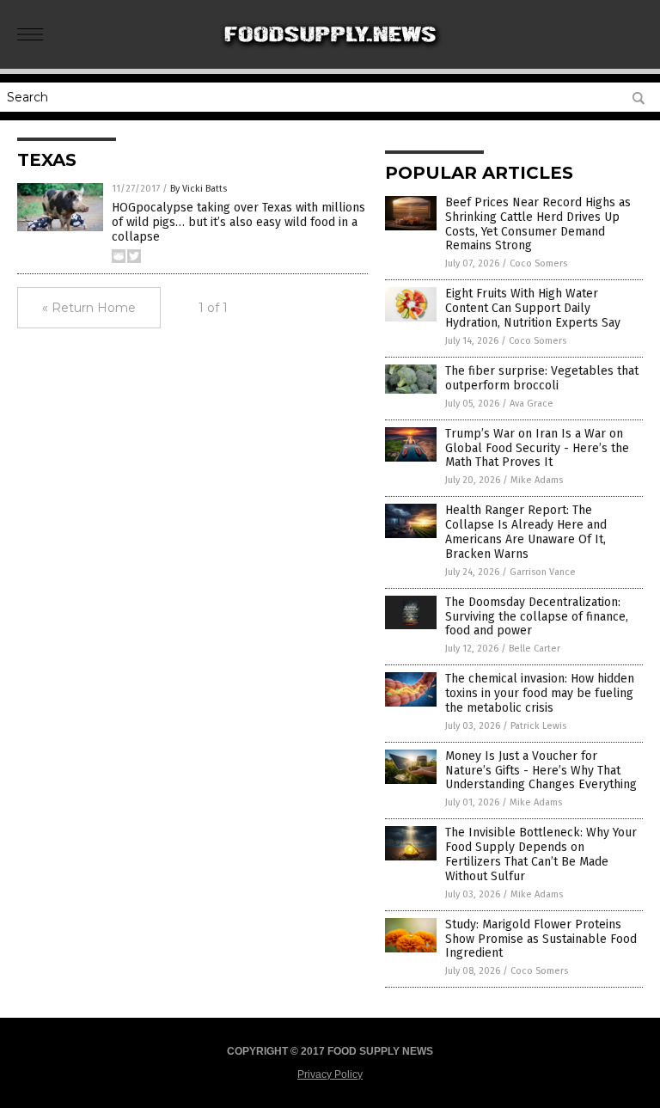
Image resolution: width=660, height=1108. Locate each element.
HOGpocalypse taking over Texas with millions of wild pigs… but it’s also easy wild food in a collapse (238, 222)
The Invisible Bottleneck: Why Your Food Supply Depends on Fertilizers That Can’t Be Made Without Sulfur (541, 854)
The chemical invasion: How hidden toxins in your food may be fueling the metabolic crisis (539, 693)
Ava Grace (531, 403)
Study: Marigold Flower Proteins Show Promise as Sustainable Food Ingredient (541, 939)
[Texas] (330, 57)
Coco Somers (538, 263)
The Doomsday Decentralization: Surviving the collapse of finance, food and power (536, 617)
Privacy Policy (330, 1074)
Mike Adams (536, 480)
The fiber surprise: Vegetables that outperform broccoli (542, 378)
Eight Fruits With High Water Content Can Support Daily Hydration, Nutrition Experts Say (532, 308)
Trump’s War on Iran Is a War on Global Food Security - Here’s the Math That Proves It (537, 448)
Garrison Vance (543, 572)
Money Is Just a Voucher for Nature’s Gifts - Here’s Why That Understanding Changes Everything (541, 771)
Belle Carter (534, 648)
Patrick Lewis (538, 726)
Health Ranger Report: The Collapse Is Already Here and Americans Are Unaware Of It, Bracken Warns (526, 531)
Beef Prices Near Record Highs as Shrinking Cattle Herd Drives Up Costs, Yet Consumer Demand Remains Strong (538, 224)
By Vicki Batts (198, 188)
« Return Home (89, 307)
